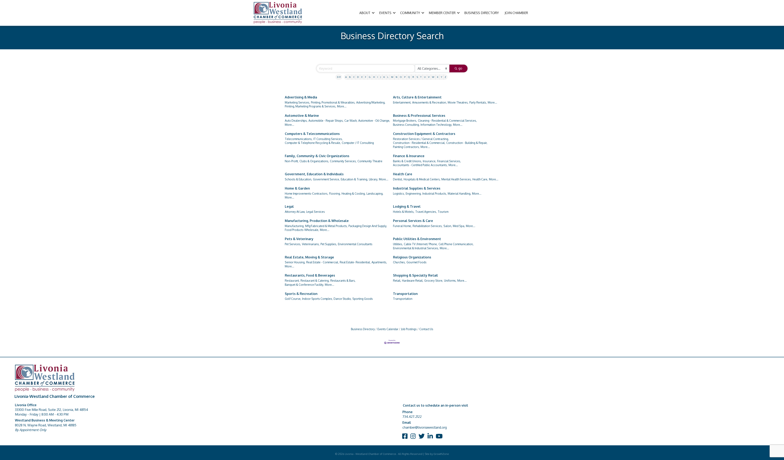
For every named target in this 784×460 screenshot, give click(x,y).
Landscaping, (374, 193)
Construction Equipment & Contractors (424, 134)
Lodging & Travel (407, 206)
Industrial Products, (434, 193)
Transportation (405, 294)
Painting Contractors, (406, 147)
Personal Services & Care (413, 221)
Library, (373, 179)
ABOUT (364, 13)
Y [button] (441, 76)
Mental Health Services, (456, 179)
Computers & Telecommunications (312, 134)
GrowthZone (441, 454)
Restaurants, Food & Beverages (310, 275)
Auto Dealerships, (296, 120)
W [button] (433, 76)
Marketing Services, (297, 102)
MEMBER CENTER (442, 13)
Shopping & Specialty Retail (415, 275)
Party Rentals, (478, 102)
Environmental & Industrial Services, (416, 248)
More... (341, 106)
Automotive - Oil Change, (374, 120)
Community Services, (343, 161)
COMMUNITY (410, 13)
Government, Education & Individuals (314, 174)
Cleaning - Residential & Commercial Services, (447, 120)
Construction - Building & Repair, (466, 143)
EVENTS (385, 13)
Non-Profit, (291, 161)
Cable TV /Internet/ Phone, (421, 244)
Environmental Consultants (355, 244)
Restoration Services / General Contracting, (421, 139)
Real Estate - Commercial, (322, 262)
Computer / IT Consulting (358, 143)
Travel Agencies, (426, 211)
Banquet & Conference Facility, (304, 284)
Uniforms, (450, 280)
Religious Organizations (412, 257)
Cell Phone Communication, (456, 244)
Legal (289, 206)
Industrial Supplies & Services (416, 188)
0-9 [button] (339, 76)
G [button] (370, 76)
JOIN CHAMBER (516, 13)
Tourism (443, 211)
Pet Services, (293, 244)
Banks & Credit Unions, (407, 161)
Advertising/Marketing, (370, 102)
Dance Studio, (342, 298)
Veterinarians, (311, 244)
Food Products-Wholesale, (302, 230)
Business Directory (363, 329)
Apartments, (379, 262)
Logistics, (399, 193)
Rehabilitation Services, (427, 226)
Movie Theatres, (458, 102)
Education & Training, (354, 179)
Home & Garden (297, 188)
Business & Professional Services (419, 116)
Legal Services (315, 211)
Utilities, (398, 244)
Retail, (397, 280)
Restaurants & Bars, (342, 280)
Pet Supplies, (329, 244)
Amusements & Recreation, (429, 102)
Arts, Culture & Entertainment (417, 97)
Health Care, (480, 179)
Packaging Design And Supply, (368, 226)
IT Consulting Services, (328, 139)
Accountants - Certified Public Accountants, (420, 165)
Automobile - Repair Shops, (325, 120)
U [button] (425, 76)
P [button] (404, 76)
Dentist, (398, 179)
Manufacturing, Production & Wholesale (317, 221)
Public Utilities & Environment (417, 239)
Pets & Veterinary (299, 239)
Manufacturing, (294, 226)
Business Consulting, (406, 124)
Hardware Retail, (412, 280)
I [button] (377, 76)
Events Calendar (388, 329)
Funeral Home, (402, 226)
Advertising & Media (301, 97)
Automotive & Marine (302, 116)
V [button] (429, 76)
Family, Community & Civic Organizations (317, 156)
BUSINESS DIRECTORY (481, 13)
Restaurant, (292, 280)
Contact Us (426, 329)
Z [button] (445, 76)
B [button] (350, 76)
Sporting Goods (362, 298)
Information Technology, (436, 124)
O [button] (401, 76)
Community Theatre (369, 161)
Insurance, (429, 161)
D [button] (358, 76)
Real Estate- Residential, (355, 262)
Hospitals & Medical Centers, (422, 179)
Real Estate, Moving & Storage (309, 257)
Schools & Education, (298, 179)
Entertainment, (402, 102)
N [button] (396, 76)
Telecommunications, (298, 139)
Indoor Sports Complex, (317, 298)
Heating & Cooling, (353, 193)
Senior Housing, (295, 262)
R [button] (413, 76)
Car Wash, (350, 120)
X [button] (437, 76)
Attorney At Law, (295, 211)
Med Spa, (459, 226)
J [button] (380, 76)
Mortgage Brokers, (405, 120)
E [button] (362, 76)
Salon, (447, 226)
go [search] (460, 68)
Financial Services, (449, 161)
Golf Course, (293, 298)
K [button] (384, 76)
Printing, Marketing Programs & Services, (310, 106)
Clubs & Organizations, (314, 161)
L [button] (388, 76)
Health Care (402, 174)
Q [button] (409, 76)
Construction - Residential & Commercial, (419, 143)
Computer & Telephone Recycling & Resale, (313, 143)
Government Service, (326, 179)
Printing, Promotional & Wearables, (333, 102)
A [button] (346, 76)
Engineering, (413, 193)
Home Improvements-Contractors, (306, 193)
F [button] (365, 76)
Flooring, (335, 193)
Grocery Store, (433, 280)
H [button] (374, 76)
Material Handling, (459, 193)
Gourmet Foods (416, 262)
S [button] (417, 76)
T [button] (421, 76)
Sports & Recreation (301, 294)
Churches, (399, 262)
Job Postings (409, 329)
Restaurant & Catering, (315, 280)
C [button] (354, 76)
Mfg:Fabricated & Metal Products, (326, 226)
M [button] (392, 76)
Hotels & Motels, (403, 211)
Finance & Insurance (408, 156)
